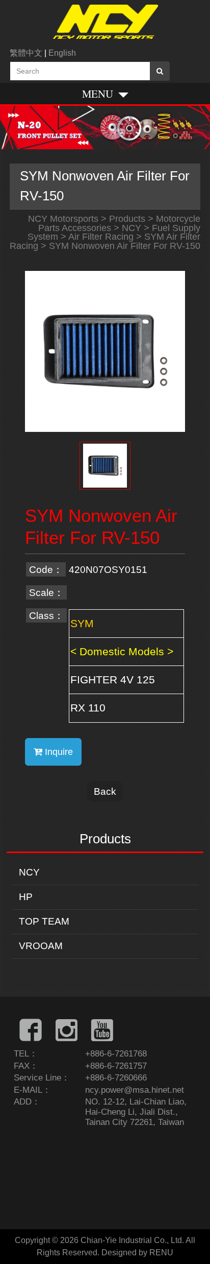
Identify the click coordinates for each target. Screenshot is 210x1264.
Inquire (57, 752)
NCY (29, 872)
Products (127, 219)
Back (105, 791)
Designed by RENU (137, 1252)
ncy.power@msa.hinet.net (134, 1090)
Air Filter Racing (101, 237)
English (62, 53)
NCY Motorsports (63, 219)
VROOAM (41, 945)
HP (26, 896)
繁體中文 (26, 53)
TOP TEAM (44, 921)
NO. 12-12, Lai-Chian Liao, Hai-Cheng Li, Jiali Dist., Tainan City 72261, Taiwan (136, 1112)
